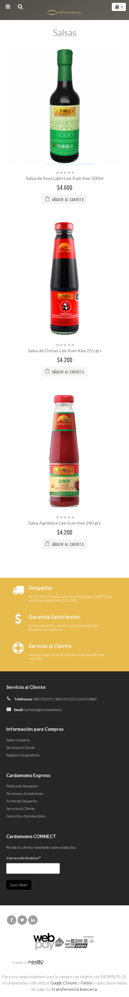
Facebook (11, 920)
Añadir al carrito (68, 199)
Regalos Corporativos (22, 755)
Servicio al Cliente (20, 747)
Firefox (86, 982)
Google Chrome (63, 982)
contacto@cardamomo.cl (43, 709)
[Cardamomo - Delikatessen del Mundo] (64, 12)
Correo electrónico (23, 858)
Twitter (22, 920)
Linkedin (33, 920)
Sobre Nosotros (18, 740)
